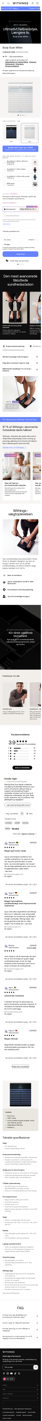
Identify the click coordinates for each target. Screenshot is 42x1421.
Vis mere (15, 829)
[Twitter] (19, 1373)
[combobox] (25, 834)
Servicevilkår (31, 1412)
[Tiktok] (15, 1373)
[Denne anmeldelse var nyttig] (30, 884)
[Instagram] (7, 1373)
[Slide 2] (19, 264)
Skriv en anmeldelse (22, 768)
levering (25, 823)
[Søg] (8, 3)
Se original (8, 876)
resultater (8, 823)
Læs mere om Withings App (11, 1293)
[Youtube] (11, 1373)
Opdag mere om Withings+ (13, 447)
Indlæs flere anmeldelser (20, 1067)
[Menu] (3, 3)
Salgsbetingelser (21, 1412)
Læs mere (8, 871)
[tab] (13, 347)
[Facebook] (4, 1373)
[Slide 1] (17, 264)
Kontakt (18, 1415)
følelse (7, 828)
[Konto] (32, 3)
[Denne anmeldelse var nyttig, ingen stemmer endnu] (30, 937)
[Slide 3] (21, 264)
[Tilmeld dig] (35, 1367)
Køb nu (9, 8)
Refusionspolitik (27, 1415)
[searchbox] (12, 813)
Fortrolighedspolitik (8, 1412)
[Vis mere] (20, 1403)
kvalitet (17, 823)
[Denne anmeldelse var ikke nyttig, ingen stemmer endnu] (34, 884)
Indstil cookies (7, 1418)
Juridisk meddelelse (9, 1415)
